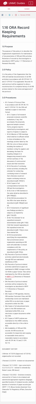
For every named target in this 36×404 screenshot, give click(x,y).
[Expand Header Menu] (31, 3)
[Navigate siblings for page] (6, 15)
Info (9, 9)
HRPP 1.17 (10, 277)
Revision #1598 (25, 15)
